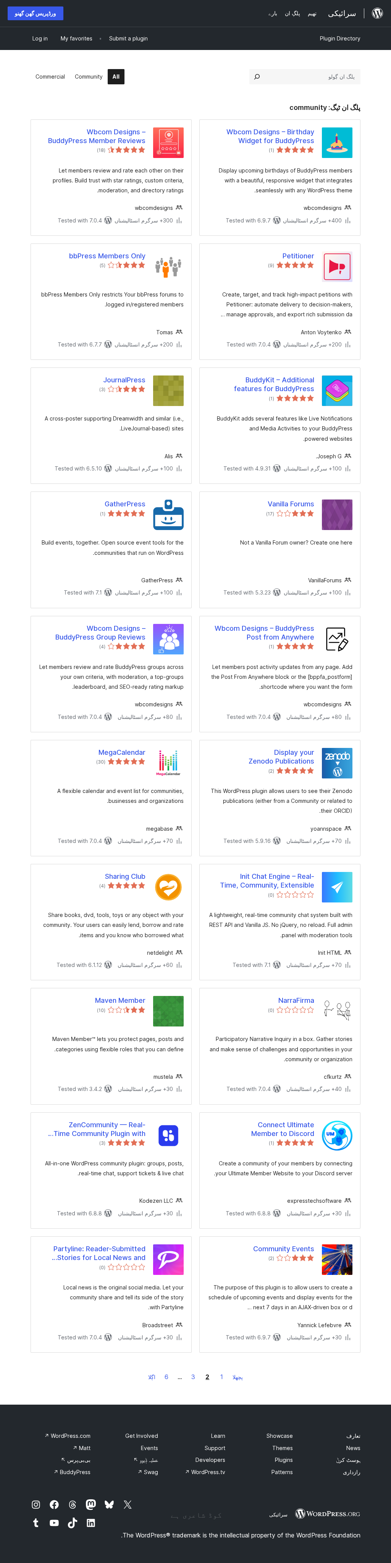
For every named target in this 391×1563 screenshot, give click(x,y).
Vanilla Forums (291, 504)
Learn (218, 1435)
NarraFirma (296, 1000)
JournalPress (124, 380)
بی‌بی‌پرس (75, 1460)
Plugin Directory (340, 38)
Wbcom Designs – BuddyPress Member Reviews (96, 136)
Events (149, 1448)
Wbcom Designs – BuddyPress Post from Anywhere (264, 632)
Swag (147, 1472)
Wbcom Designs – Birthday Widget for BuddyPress (270, 136)
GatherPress (125, 504)
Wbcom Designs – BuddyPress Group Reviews (100, 632)
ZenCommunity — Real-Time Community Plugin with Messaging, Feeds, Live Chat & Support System (95, 1129)
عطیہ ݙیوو (145, 1460)
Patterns (282, 1472)
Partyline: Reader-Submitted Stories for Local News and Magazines (99, 1253)
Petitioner (298, 256)
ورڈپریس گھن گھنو (35, 13)
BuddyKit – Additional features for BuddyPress (274, 384)
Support (215, 1448)
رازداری (351, 1472)
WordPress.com (67, 1435)
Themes (282, 1448)
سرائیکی (278, 1514)
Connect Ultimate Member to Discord (282, 1129)
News (353, 1448)
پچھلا (238, 1377)
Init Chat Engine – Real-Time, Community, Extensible (267, 880)
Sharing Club (125, 876)
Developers (210, 1460)
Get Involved (141, 1435)
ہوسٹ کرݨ (348, 1460)
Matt (81, 1448)
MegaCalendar (122, 752)
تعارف (353, 1435)
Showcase (280, 1435)
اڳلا (151, 1377)
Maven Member (120, 1000)
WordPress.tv (205, 1472)
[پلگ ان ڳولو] (257, 76)
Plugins (284, 1460)
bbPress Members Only (107, 256)
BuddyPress (71, 1472)
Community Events (283, 1249)
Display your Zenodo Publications (281, 756)
